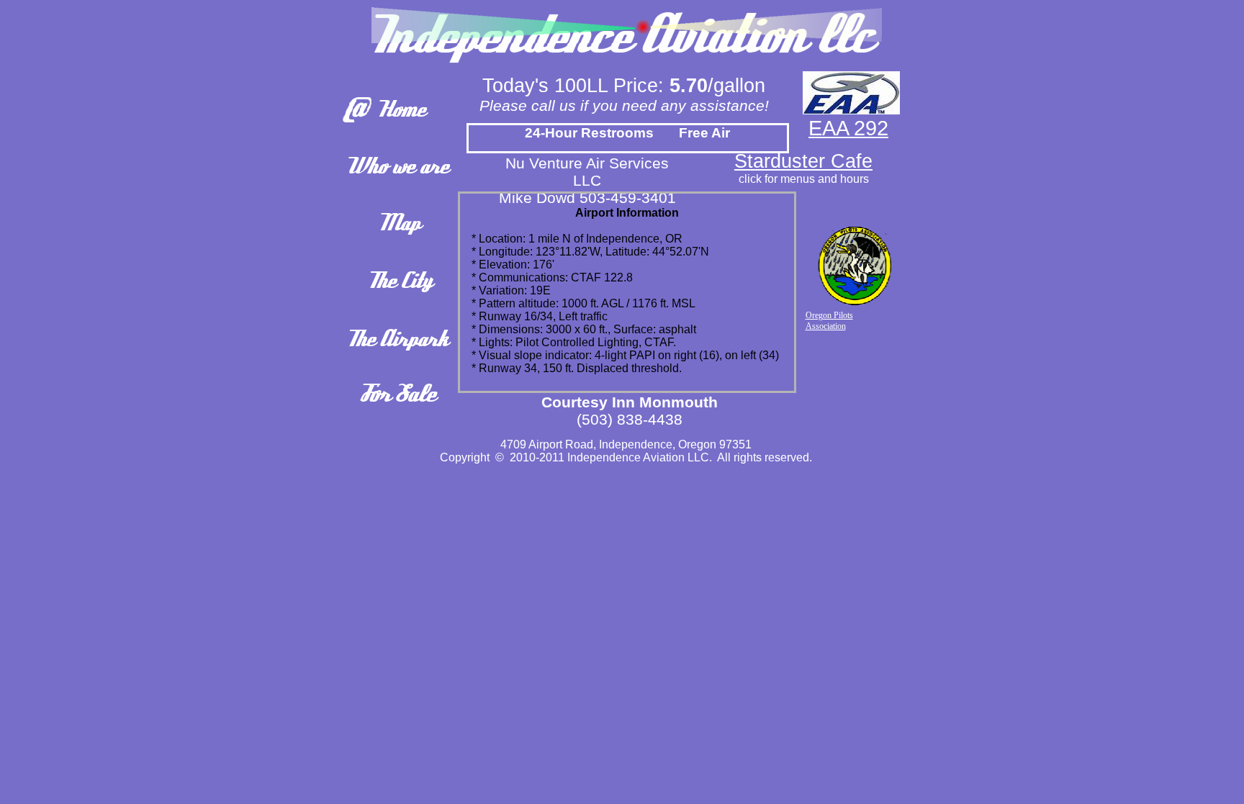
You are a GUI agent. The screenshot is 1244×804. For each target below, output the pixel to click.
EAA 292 (848, 128)
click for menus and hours (804, 179)
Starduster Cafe (803, 161)
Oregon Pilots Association (829, 320)
